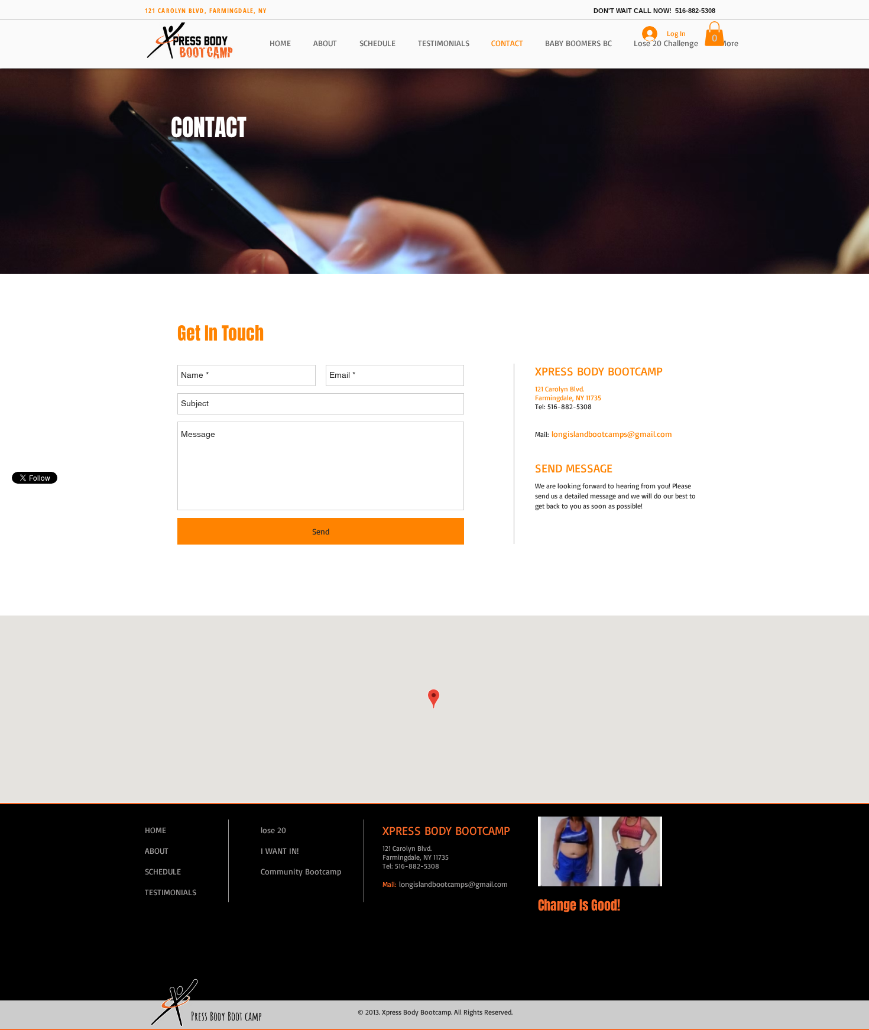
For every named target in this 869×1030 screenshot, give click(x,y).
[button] (714, 33)
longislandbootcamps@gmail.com (612, 434)
